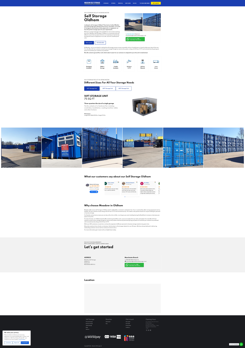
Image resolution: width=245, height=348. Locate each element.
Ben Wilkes (130, 182)
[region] (17, 338)
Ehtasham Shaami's (114, 182)
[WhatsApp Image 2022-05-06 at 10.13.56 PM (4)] (143, 148)
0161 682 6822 (145, 3)
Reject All (16, 342)
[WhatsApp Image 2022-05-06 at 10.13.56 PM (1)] (62, 148)
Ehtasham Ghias (150, 182)
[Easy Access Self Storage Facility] (224, 148)
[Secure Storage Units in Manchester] (183, 148)
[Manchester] (21, 148)
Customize (8, 342)
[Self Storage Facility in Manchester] (133, 22)
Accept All (24, 342)
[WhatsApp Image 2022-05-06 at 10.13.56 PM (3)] (102, 148)
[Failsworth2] (152, 22)
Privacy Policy (22, 339)
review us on (93, 191)
